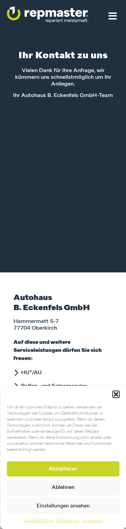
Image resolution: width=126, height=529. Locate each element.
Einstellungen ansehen (63, 505)
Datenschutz (67, 521)
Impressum (92, 521)
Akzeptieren (63, 468)
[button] (116, 394)
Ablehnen (63, 487)
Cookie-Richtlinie (38, 521)
